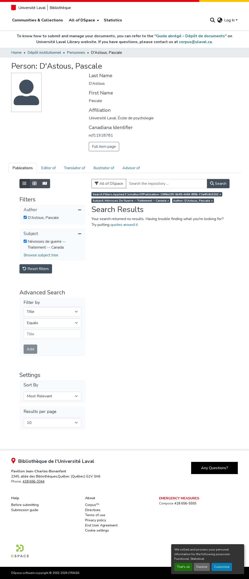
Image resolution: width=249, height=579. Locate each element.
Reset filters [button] (38, 268)
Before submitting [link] (25, 505)
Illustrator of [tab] (103, 168)
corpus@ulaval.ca (195, 42)
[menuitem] (83, 20)
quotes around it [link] (124, 224)
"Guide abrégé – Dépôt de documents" (190, 36)
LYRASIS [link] (73, 573)
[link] (56, 476)
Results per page (40, 411)
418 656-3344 (33, 481)
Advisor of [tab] (131, 168)
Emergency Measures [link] (179, 498)
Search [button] (220, 183)
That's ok (183, 567)
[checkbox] (25, 217)
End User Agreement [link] (101, 525)
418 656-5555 (185, 503)
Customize (221, 567)
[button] (212, 20)
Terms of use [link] (95, 515)
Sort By (31, 385)
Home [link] (16, 52)
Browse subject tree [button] (41, 255)
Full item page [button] (104, 146)
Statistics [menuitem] (113, 20)
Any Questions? (214, 468)
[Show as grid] (34, 183)
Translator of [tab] (74, 168)
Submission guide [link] (24, 510)
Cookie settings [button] (97, 530)
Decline (201, 567)
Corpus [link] (92, 504)
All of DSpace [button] (82, 20)
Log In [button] (230, 20)
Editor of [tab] (48, 168)
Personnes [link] (76, 52)
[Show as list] (24, 183)
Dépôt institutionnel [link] (44, 52)
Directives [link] (92, 510)
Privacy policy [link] (95, 520)
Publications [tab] (22, 168)
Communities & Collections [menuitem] (37, 20)
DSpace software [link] (23, 573)
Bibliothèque (60, 7)
